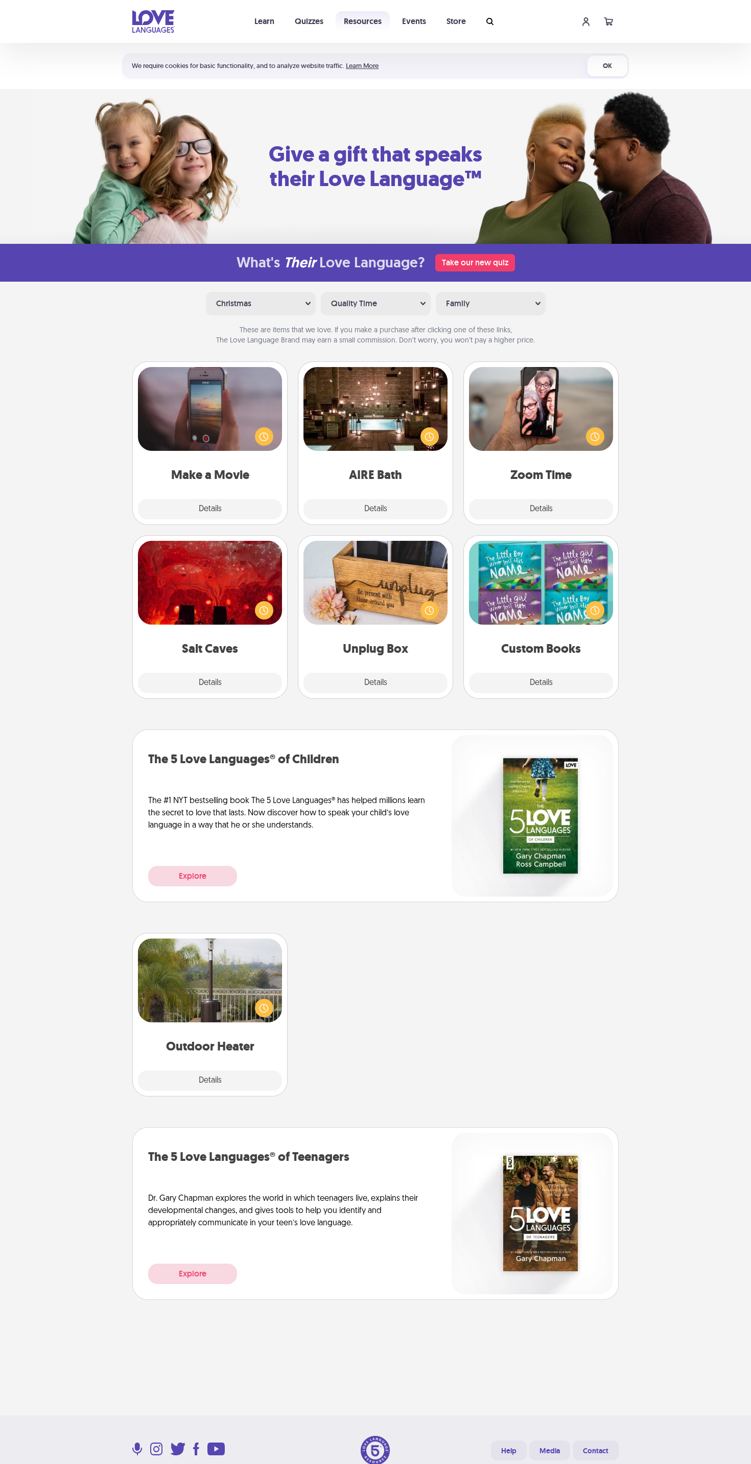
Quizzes (309, 21)
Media (549, 1450)
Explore (192, 876)
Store (456, 21)
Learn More (362, 65)
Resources (363, 21)
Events (414, 21)
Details (210, 509)
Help (509, 1450)
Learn (264, 21)
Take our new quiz (475, 262)
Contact (595, 1450)
